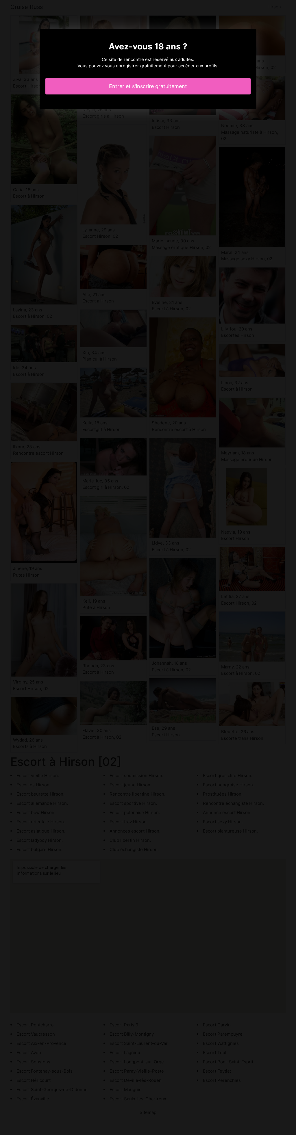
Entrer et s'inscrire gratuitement (148, 86)
